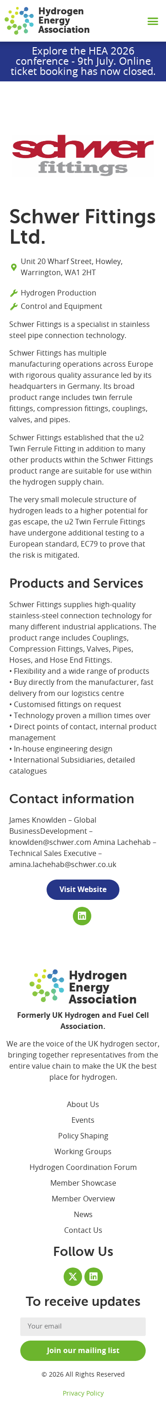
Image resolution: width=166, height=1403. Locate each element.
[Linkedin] (82, 916)
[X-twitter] (73, 1277)
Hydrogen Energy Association (64, 20)
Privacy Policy (83, 1394)
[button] (153, 21)
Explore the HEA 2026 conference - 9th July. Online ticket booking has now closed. (83, 61)
